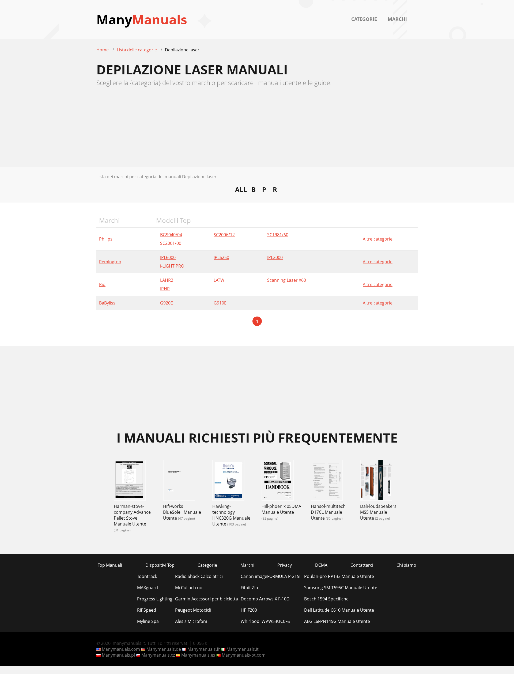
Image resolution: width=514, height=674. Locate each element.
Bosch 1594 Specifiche (326, 599)
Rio (102, 284)
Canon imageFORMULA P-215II (271, 576)
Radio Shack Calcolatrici (199, 576)
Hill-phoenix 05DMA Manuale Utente (281, 509)
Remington (110, 262)
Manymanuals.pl (118, 655)
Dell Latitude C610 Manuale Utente (339, 610)
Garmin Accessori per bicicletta (206, 599)
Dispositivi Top (160, 565)
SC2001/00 (170, 243)
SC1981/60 (277, 235)
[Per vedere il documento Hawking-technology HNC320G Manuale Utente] (228, 481)
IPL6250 (221, 257)
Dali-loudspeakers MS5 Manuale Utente (378, 512)
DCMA (321, 565)
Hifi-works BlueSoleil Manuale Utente (182, 512)
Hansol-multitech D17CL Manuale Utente (328, 512)
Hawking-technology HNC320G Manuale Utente (231, 515)
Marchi (397, 19)
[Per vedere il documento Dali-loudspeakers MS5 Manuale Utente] (376, 481)
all (241, 189)
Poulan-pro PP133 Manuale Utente (339, 576)
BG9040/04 (171, 235)
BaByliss (107, 303)
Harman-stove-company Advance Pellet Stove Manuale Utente (132, 515)
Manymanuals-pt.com (244, 655)
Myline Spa (148, 621)
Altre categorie (377, 239)
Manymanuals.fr (203, 649)
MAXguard (147, 588)
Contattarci (361, 565)
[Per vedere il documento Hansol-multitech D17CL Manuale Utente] (327, 481)
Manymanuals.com (121, 649)
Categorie (364, 19)
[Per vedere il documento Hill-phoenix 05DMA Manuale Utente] (278, 481)
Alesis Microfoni (191, 621)
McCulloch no (188, 588)
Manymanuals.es (198, 655)
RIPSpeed (146, 610)
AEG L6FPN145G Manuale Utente (337, 621)
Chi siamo (406, 565)
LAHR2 (166, 280)
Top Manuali (110, 565)
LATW (219, 280)
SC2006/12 (224, 235)
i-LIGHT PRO (172, 266)
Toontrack (147, 576)
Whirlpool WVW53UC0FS (265, 621)
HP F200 (249, 610)
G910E (220, 303)
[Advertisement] (257, 129)
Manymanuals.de (163, 649)
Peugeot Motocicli (193, 610)
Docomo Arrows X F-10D (265, 599)
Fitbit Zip (249, 588)
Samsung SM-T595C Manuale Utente (340, 588)
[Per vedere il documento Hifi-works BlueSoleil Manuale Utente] (179, 481)
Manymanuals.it (242, 649)
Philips (105, 239)
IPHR (165, 289)
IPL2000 (275, 257)
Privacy (284, 565)
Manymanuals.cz (158, 655)
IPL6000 (168, 257)
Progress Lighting (154, 599)
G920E (166, 303)
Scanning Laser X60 (286, 280)
